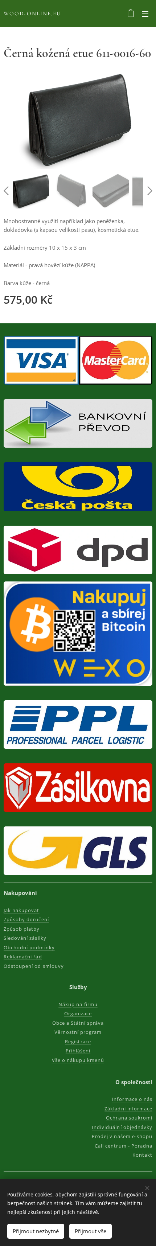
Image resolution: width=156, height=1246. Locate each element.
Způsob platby (22, 929)
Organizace (78, 1013)
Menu (145, 13)
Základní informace (128, 1108)
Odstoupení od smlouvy (34, 966)
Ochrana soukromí (129, 1117)
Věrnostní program (78, 1032)
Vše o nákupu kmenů (78, 1060)
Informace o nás (132, 1099)
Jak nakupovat (22, 910)
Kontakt (142, 1155)
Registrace (78, 1041)
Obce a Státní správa (78, 1023)
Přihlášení (78, 1050)
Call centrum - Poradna (123, 1145)
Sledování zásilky (25, 938)
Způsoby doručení (26, 919)
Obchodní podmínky (29, 947)
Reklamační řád (23, 956)
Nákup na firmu (78, 1004)
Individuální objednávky (122, 1127)
